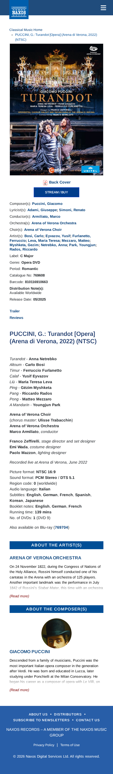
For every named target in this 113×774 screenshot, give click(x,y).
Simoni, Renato (72, 210)
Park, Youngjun (82, 245)
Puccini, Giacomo (47, 204)
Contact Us (88, 720)
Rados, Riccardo (24, 249)
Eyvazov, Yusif (58, 236)
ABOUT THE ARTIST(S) (56, 545)
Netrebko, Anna (54, 245)
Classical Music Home (26, 30)
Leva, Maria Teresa (44, 240)
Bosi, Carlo (33, 236)
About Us (39, 714)
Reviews (16, 318)
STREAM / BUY (56, 192)
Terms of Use (70, 745)
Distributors (68, 714)
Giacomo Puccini (30, 651)
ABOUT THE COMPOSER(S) (56, 609)
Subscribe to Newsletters (42, 720)
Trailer (15, 311)
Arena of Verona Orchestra (54, 223)
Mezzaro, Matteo (75, 240)
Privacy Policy (43, 745)
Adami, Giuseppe (42, 210)
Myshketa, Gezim (24, 245)
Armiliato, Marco (46, 216)
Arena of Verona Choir (43, 230)
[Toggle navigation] (102, 7)
